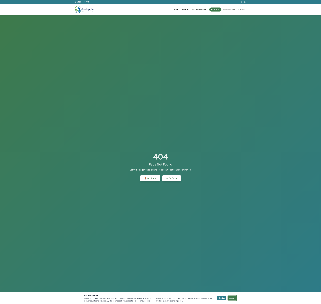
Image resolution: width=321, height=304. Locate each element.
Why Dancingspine (199, 9)
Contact (241, 9)
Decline (222, 298)
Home (176, 9)
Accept (232, 298)
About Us (185, 9)
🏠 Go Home (150, 178)
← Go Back (171, 178)
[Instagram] (245, 2)
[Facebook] (241, 2)
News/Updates (229, 9)
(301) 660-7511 (83, 2)
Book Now (215, 9)
